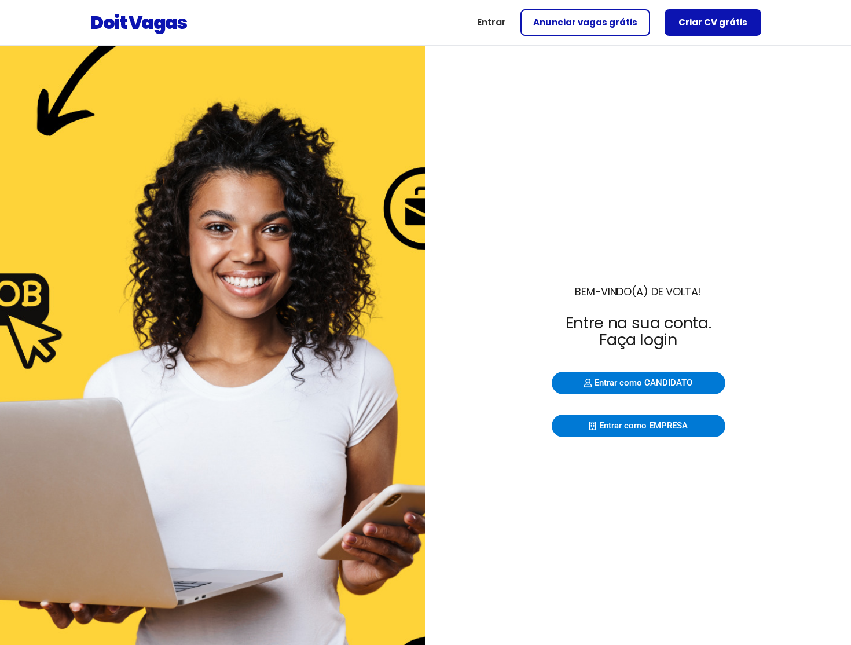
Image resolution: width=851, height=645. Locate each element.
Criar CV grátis (712, 22)
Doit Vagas (138, 22)
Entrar (491, 22)
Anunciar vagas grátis (585, 22)
